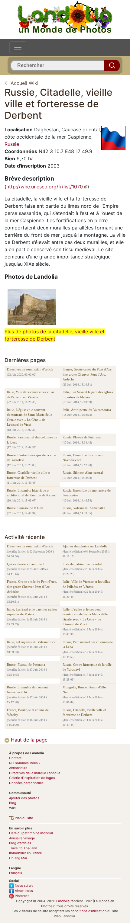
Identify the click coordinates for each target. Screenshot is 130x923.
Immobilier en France (25, 853)
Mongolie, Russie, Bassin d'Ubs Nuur (84, 689)
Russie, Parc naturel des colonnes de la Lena (32, 439)
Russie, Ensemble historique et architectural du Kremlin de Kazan (31, 493)
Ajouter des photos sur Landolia (85, 546)
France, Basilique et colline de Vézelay (28, 712)
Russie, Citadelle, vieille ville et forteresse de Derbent (28, 475)
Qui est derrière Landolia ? (25, 564)
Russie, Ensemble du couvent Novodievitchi (83, 457)
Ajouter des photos (24, 798)
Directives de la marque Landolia (34, 773)
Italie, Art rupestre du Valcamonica (87, 410)
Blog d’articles (20, 843)
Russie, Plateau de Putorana (82, 437)
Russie (12, 144)
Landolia (63, 901)
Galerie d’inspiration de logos (32, 778)
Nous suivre (23, 885)
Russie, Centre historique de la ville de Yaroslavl (31, 457)
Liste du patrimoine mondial (82, 564)
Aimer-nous (23, 891)
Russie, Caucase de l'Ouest (25, 508)
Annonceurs (18, 768)
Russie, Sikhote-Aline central (83, 472)
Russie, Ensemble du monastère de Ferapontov (87, 493)
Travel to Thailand (23, 848)
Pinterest (21, 896)
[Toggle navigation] (17, 47)
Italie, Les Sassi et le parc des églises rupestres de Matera (88, 394)
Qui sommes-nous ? (25, 763)
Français (15, 873)
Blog (12, 803)
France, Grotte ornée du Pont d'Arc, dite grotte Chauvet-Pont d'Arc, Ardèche (87, 374)
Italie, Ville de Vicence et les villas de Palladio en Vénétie (30, 394)
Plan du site (23, 818)
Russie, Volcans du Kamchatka (84, 508)
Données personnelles (26, 783)
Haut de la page (28, 740)
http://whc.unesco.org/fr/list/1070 (45, 187)
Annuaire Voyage (22, 838)
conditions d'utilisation (88, 911)
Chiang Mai (18, 858)
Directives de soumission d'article (30, 369)
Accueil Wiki (24, 83)
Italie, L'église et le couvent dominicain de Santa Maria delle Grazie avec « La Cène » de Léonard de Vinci (29, 417)
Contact (15, 758)
